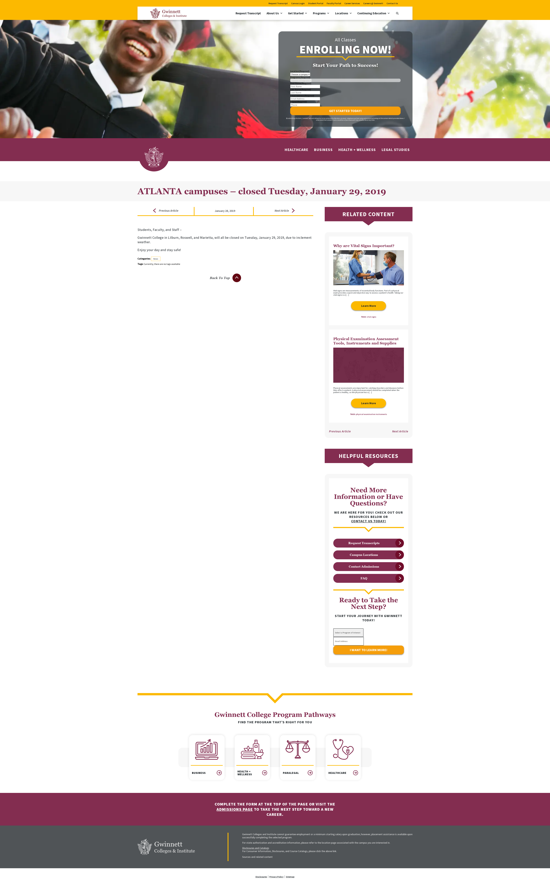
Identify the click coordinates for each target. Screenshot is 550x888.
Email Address (302, 95)
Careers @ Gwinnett (373, 3)
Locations (341, 13)
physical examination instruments (371, 414)
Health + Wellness (357, 149)
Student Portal (315, 3)
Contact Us (392, 3)
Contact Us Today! (368, 521)
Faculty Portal (334, 3)
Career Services (352, 3)
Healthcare (296, 149)
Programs (319, 13)
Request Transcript (278, 3)
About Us (273, 13)
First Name (300, 83)
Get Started (296, 13)
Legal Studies (396, 149)
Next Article (400, 431)
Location (299, 71)
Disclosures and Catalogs (255, 848)
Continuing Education (371, 13)
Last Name (300, 89)
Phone (298, 101)
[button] (397, 13)
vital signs (371, 317)
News (155, 259)
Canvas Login (298, 3)
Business (323, 149)
